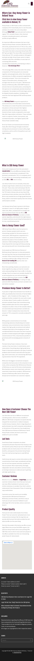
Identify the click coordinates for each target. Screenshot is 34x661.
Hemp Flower (11, 32)
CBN (12, 179)
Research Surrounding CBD (9, 261)
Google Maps (22, 480)
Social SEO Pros (17, 652)
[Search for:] (17, 640)
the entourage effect (14, 66)
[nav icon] (32, 3)
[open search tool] (29, 3)
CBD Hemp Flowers (9, 101)
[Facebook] (2, 657)
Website (15, 480)
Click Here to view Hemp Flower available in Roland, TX (14, 20)
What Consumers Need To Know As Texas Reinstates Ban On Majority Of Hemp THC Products (16, 607)
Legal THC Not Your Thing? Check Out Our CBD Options (15, 602)
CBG (8, 179)
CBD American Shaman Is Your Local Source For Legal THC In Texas (16, 598)
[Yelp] (8, 657)
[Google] (5, 657)
